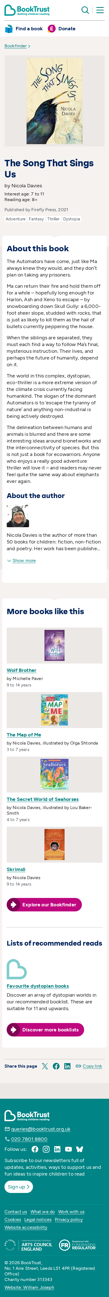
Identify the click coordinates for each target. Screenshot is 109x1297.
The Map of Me (24, 735)
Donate (66, 29)
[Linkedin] (57, 1149)
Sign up (16, 1187)
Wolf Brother (21, 670)
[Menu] (100, 10)
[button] (45, 1066)
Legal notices (37, 1219)
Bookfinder (15, 46)
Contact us (15, 1211)
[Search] (85, 10)
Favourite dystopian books (38, 986)
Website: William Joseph (29, 1287)
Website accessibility (25, 1227)
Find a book (29, 29)
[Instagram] (46, 1149)
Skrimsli (16, 869)
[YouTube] (68, 1149)
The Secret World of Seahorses (43, 799)
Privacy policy (69, 1219)
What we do (42, 1211)
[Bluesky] (79, 1149)
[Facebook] (35, 1149)
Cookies (12, 1219)
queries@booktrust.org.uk (40, 1129)
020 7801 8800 (29, 1139)
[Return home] (26, 10)
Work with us (71, 1211)
